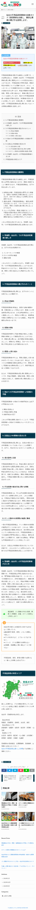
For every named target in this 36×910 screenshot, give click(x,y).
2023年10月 (6, 882)
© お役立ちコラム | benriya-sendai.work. (18, 907)
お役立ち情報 (7, 23)
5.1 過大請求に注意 (14, 146)
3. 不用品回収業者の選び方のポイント (18, 128)
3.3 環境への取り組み (15, 136)
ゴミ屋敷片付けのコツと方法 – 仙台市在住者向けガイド (17, 861)
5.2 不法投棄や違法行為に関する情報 (20, 149)
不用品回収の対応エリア (14, 159)
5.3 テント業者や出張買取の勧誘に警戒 (20, 151)
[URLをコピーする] (32, 770)
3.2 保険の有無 (13, 133)
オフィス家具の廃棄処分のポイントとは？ (13, 850)
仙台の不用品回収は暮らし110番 (12, 748)
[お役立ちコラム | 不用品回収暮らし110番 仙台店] (11, 4)
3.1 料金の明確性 (14, 131)
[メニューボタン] (32, 4)
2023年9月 (6, 886)
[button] (4, 770)
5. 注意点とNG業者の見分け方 (16, 144)
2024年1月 (6, 878)
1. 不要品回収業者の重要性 (15, 120)
